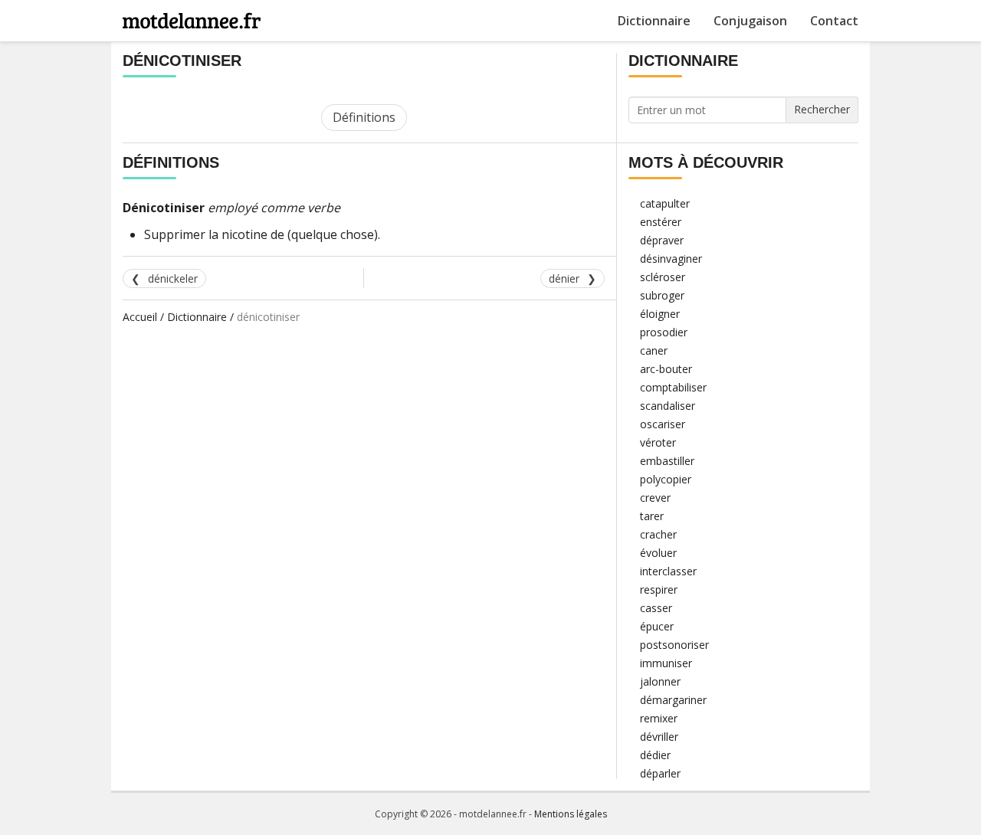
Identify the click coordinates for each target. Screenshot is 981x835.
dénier (564, 278)
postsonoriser (674, 644)
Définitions (364, 117)
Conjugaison (750, 20)
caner (654, 350)
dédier (655, 755)
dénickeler (173, 278)
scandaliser (667, 405)
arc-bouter (666, 369)
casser (656, 608)
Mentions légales (570, 813)
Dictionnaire (654, 20)
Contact (834, 20)
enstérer (660, 221)
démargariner (673, 700)
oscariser (662, 424)
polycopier (665, 479)
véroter (658, 442)
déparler (660, 773)
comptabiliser (673, 387)
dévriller (659, 736)
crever (655, 497)
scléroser (662, 277)
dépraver (662, 240)
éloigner (660, 313)
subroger (662, 295)
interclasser (668, 571)
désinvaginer (671, 258)
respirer (659, 589)
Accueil (140, 316)
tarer (652, 516)
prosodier (663, 332)
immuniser (666, 663)
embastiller (667, 461)
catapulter (665, 203)
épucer (657, 626)
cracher (658, 534)
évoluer (658, 552)
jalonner (660, 681)
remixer (659, 718)
